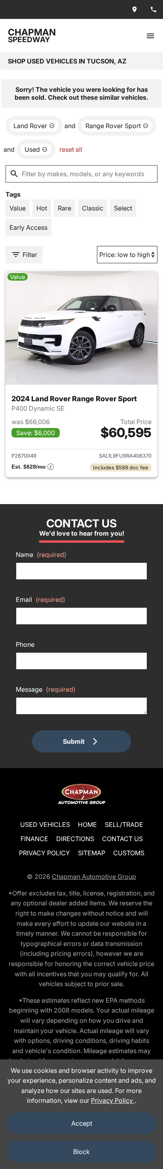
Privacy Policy (44, 853)
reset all (70, 149)
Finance (34, 839)
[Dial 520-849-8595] (153, 9)
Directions (75, 839)
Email (40, 599)
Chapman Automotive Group (94, 876)
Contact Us (122, 839)
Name (41, 554)
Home (87, 824)
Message (46, 689)
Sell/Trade (124, 824)
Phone (25, 644)
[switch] (150, 35)
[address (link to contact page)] (134, 9)
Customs (128, 853)
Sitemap (91, 853)
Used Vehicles (45, 824)
